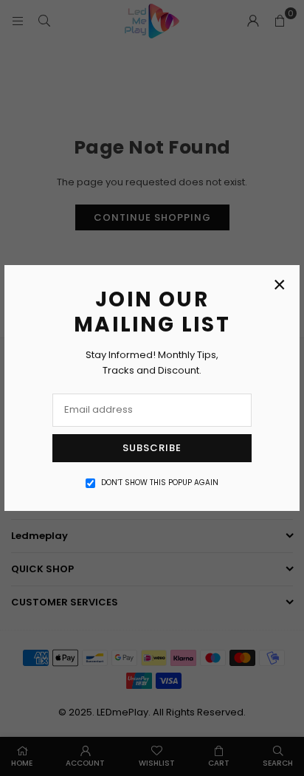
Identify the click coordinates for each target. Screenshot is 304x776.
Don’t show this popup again (159, 482)
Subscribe (152, 448)
